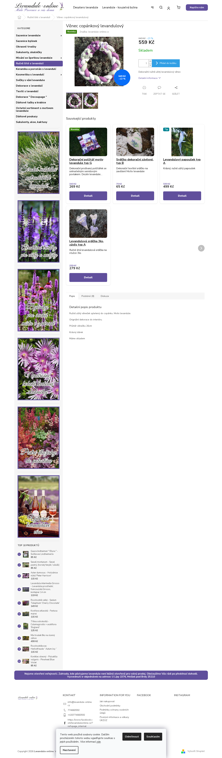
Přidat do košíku (168, 63)
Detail (88, 196)
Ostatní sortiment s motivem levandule (34, 109)
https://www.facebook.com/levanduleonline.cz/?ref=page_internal (80, 723)
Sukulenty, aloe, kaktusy (31, 122)
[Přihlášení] (169, 8)
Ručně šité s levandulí (30, 63)
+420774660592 (76, 714)
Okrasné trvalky (26, 46)
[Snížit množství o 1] (150, 65)
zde (98, 742)
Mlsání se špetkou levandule (34, 58)
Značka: (94, 31)
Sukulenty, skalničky (29, 52)
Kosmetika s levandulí (30, 74)
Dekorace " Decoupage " (31, 97)
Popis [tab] (72, 296)
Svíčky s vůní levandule (30, 80)
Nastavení (69, 750)
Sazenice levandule (28, 35)
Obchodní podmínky (110, 705)
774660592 (74, 710)
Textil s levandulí (27, 91)
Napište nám (197, 7)
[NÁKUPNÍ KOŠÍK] (178, 7)
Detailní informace (148, 78)
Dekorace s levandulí (29, 86)
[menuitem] (85, 7)
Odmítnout (132, 736)
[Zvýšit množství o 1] (150, 61)
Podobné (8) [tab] (88, 296)
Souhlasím (153, 736)
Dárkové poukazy (26, 116)
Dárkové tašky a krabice (31, 102)
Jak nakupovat (107, 701)
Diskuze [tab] (105, 296)
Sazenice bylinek (26, 41)
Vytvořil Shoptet (196, 751)
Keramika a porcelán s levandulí (36, 69)
